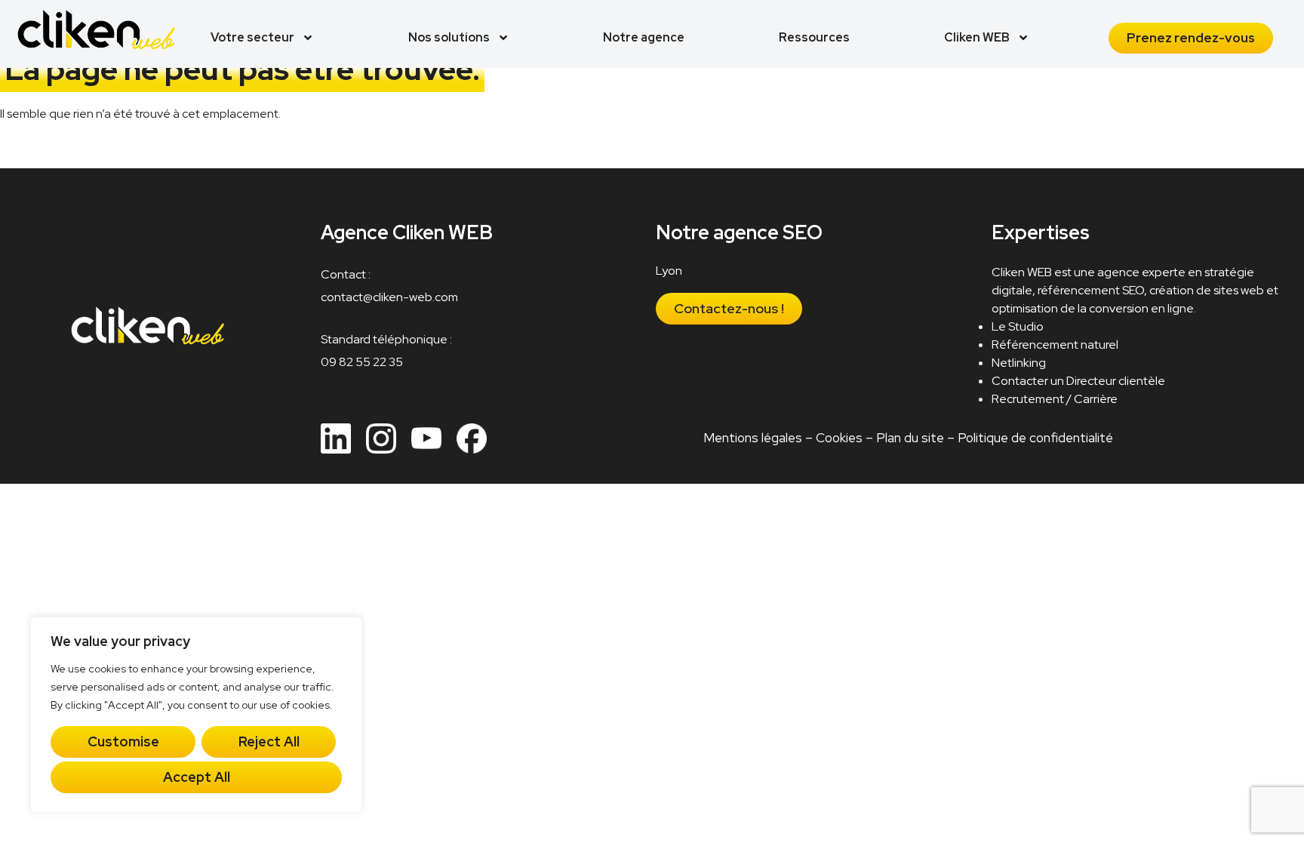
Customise (123, 741)
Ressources (814, 37)
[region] (196, 715)
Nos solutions (449, 37)
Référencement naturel (1055, 344)
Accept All (196, 777)
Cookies (838, 437)
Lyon (669, 270)
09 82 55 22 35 (362, 362)
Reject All (269, 741)
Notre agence (643, 37)
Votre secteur (252, 37)
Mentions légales (752, 437)
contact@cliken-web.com (389, 297)
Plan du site (909, 437)
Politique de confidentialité (1034, 437)
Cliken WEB (977, 37)
